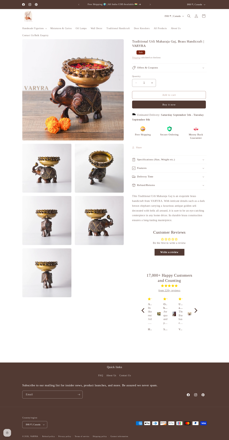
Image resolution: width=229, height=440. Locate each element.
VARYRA (34, 436)
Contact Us (125, 375)
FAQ (100, 375)
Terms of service (82, 436)
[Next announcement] (150, 4)
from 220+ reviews (169, 290)
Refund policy (48, 436)
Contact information (119, 436)
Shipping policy (100, 436)
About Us (111, 375)
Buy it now (169, 104)
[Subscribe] (78, 394)
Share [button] (139, 147)
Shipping (136, 57)
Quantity (136, 76)
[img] (169, 285)
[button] (34, 28)
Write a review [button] (169, 252)
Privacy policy (64, 436)
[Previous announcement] (78, 4)
